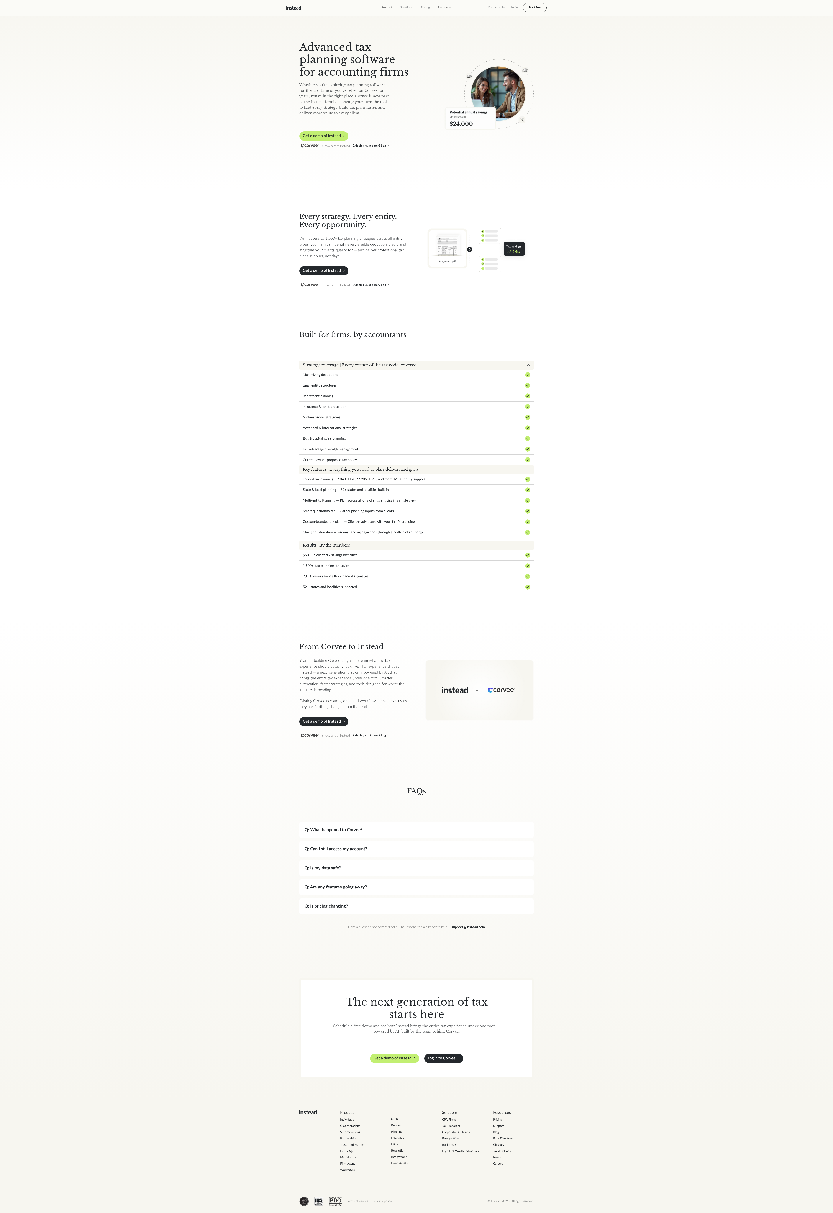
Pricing (425, 7)
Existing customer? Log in (371, 145)
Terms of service (357, 1201)
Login (514, 7)
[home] (293, 8)
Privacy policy (383, 1201)
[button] (386, 7)
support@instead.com (468, 927)
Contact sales (497, 7)
